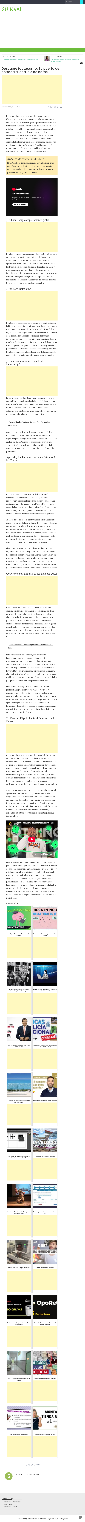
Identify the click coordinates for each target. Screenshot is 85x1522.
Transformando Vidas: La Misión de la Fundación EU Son (20, 59)
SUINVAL (12, 9)
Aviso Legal (8, 1504)
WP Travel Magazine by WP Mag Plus (53, 1518)
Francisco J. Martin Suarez (27, 1474)
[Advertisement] (42, 32)
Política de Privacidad (12, 1502)
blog (18, 107)
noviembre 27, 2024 (9, 107)
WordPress (32, 1518)
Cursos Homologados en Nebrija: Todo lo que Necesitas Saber (65, 60)
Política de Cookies (11, 1507)
